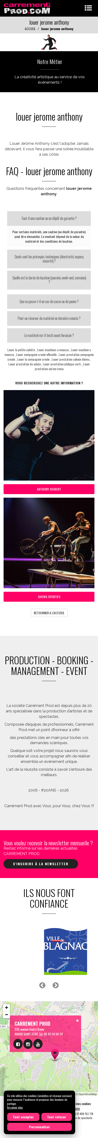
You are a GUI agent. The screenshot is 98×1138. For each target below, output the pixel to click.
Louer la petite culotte (21, 349)
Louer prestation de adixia (24, 363)
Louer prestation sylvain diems (70, 359)
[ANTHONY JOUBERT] (49, 41)
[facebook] (18, 1044)
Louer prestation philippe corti (62, 363)
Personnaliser (39, 1126)
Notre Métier (49, 61)
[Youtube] (38, 1044)
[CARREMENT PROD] (27, 7)
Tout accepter (23, 1116)
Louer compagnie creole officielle (36, 354)
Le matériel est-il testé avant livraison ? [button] (49, 335)
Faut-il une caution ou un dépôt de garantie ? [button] (49, 218)
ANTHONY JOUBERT (49, 489)
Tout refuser (56, 1116)
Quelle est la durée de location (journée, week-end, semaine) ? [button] (49, 280)
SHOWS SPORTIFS (49, 596)
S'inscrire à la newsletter (41, 863)
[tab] (49, 218)
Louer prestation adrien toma (62, 366)
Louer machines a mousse (53, 349)
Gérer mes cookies (79, 1103)
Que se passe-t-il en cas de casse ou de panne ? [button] (49, 301)
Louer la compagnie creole (33, 359)
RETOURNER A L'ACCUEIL (49, 612)
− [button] (6, 1015)
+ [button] (6, 1008)
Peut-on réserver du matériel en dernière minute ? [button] (49, 318)
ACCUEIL (30, 28)
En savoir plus (15, 1107)
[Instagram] (28, 1044)
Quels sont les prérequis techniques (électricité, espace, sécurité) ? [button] (49, 259)
